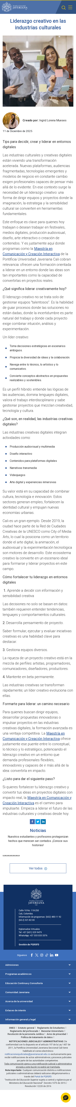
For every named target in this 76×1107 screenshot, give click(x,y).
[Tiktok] (46, 955)
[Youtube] (56, 955)
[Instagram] (41, 955)
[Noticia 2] (6, 855)
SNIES (12, 1028)
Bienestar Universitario (52, 1031)
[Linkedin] (43, 821)
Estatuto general (26, 1028)
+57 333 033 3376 (38, 935)
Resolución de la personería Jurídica (26, 1034)
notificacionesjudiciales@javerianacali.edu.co (27, 1054)
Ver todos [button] (36, 868)
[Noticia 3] (9, 855)
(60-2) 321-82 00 (27, 920)
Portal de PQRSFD (42, 1076)
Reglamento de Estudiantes (51, 1028)
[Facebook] (32, 821)
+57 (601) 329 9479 (32, 932)
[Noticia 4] (12, 855)
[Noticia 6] (18, 855)
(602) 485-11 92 (53, 917)
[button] (64, 8)
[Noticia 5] (15, 855)
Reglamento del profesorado (24, 1031)
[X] (37, 821)
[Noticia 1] (4, 855)
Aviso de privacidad (56, 1034)
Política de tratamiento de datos (37, 1037)
